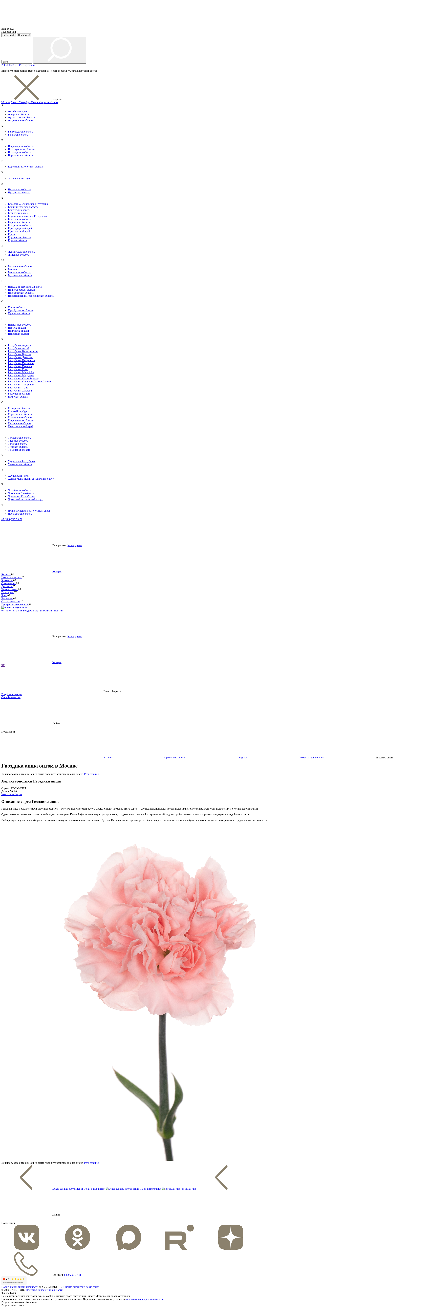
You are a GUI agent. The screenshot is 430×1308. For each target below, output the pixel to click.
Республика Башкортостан (23, 351)
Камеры (56, 571)
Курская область (17, 240)
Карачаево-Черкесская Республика (28, 216)
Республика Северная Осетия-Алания (29, 381)
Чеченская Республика (21, 493)
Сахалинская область (20, 417)
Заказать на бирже (11, 794)
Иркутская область (19, 192)
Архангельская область (21, 117)
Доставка (7, 586)
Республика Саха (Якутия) (23, 378)
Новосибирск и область (44, 102)
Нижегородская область (21, 289)
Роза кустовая (27, 65)
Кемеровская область (20, 219)
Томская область (17, 443)
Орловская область (19, 313)
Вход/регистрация (33, 610)
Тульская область (18, 446)
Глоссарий (7, 592)
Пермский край (17, 327)
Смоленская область (19, 423)
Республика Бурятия (19, 354)
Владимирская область (21, 146)
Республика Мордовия (21, 375)
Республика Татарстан (21, 384)
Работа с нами (9, 589)
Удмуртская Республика (21, 461)
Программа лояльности (15, 604)
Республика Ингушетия (21, 360)
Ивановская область (19, 189)
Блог (4, 595)
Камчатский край (18, 213)
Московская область (19, 272)
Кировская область (19, 222)
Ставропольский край (20, 426)
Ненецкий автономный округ (25, 286)
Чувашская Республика (21, 496)
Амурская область (18, 114)
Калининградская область (23, 206)
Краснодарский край (20, 228)
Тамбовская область (19, 437)
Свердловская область (20, 420)
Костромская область (20, 225)
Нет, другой (24, 35)
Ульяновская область (20, 464)
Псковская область (18, 333)
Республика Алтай (18, 348)
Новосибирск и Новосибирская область (31, 295)
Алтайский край (17, 111)
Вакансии (7, 598)
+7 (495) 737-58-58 (11, 519)
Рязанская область (18, 396)
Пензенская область (19, 324)
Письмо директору (74, 1286)
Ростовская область (19, 393)
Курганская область (19, 237)
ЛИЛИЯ (14, 65)
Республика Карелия (20, 366)
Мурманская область (20, 275)
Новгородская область (21, 292)
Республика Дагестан (20, 357)
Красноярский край (19, 231)
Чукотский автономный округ (25, 499)
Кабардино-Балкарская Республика (28, 203)
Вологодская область (20, 152)
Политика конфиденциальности (19, 1286)
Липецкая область (18, 254)
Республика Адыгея (19, 345)
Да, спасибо (9, 35)
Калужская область (19, 210)
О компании (8, 583)
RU (3, 665)
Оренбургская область (20, 310)
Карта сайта (92, 1286)
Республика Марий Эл (21, 372)
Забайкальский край (19, 178)
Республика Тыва (18, 387)
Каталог (6, 574)
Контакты (7, 580)
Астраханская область (20, 120)
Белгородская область (20, 131)
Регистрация (91, 774)
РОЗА (5, 65)
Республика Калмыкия (21, 363)
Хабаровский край (18, 475)
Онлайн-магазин (53, 610)
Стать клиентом (10, 601)
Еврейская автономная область (26, 166)
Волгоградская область (21, 149)
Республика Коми (18, 369)
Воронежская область (20, 155)
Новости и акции (11, 577)
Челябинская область (20, 490)
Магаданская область (20, 266)
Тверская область (18, 440)
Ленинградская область (21, 251)
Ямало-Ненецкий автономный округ (29, 510)
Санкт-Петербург (21, 102)
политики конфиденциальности (144, 1299)
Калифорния (75, 545)
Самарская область (19, 408)
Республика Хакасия (20, 390)
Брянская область (18, 134)
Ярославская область (20, 513)
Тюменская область (19, 449)
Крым (11, 234)
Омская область (17, 307)
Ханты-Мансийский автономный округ (31, 478)
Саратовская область (20, 414)
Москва (5, 102)
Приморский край (18, 330)
